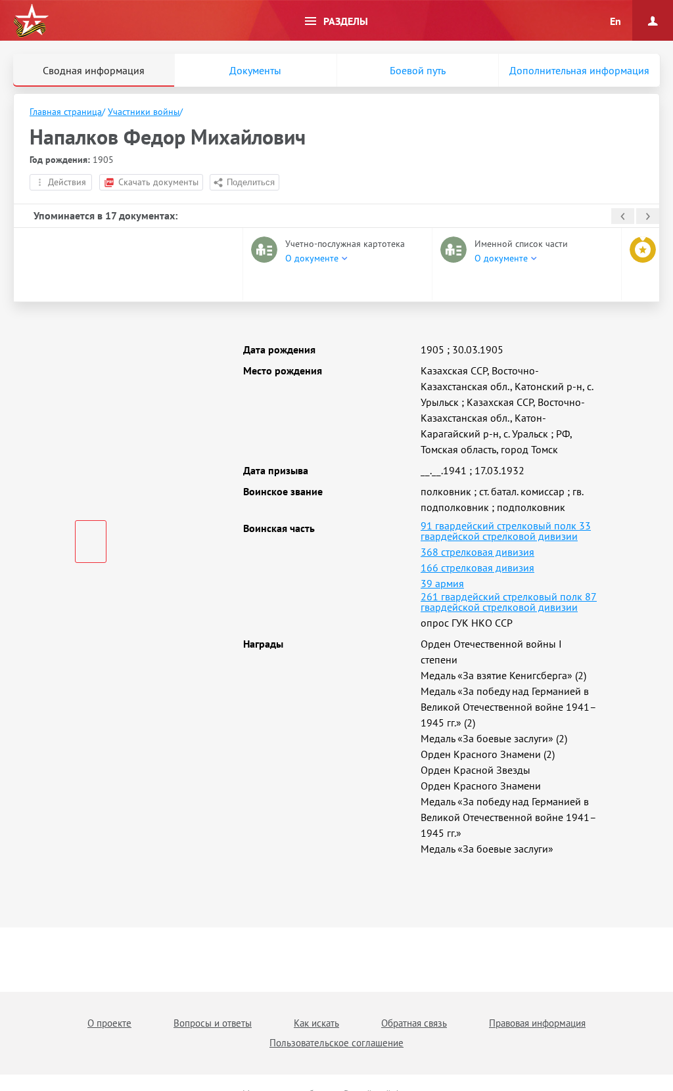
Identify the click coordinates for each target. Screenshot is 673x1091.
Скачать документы (158, 182)
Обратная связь (414, 1023)
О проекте (109, 1023)
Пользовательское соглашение (336, 1042)
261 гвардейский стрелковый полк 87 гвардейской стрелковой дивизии (509, 601)
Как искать (316, 1023)
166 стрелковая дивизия (477, 567)
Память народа (31, 21)
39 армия (442, 583)
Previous (622, 216)
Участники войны (143, 112)
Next (647, 216)
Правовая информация (537, 1023)
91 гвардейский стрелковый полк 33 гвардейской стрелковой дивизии (506, 530)
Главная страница (66, 112)
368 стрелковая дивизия (477, 551)
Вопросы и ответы (213, 1023)
